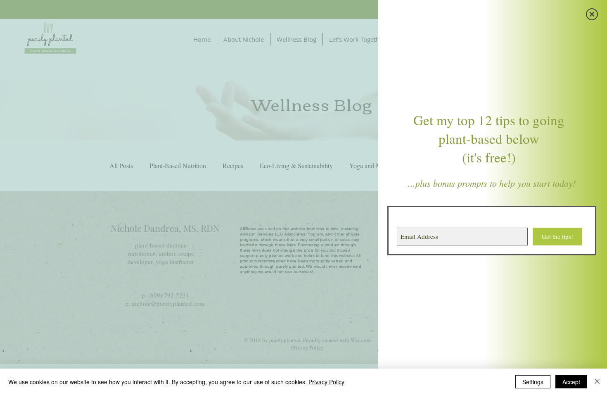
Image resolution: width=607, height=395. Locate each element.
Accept (571, 382)
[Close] (597, 381)
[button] (592, 14)
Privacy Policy (326, 382)
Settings (532, 382)
